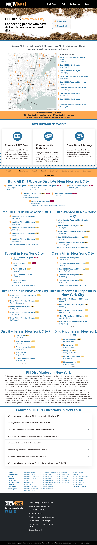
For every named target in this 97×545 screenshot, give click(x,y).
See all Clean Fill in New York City (73, 285)
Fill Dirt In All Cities (46, 489)
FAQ (63, 4)
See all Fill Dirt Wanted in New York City (72, 248)
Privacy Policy (71, 543)
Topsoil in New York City (24, 253)
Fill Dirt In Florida (62, 476)
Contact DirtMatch (35, 530)
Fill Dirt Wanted (23, 171)
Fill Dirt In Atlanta (29, 491)
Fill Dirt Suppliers (48, 175)
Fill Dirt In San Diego (30, 487)
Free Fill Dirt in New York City (24, 212)
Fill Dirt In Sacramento (31, 489)
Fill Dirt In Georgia (62, 478)
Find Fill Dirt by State (36, 513)
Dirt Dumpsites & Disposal (70, 171)
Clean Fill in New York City (73, 253)
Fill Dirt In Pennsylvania (80, 476)
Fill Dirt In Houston (30, 474)
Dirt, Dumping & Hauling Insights (41, 503)
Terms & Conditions (84, 543)
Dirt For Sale (54, 171)
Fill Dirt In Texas (62, 472)
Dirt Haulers (87, 171)
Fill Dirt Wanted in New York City (73, 214)
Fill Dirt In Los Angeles (31, 476)
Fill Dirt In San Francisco (48, 472)
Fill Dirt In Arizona (78, 478)
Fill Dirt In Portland (46, 480)
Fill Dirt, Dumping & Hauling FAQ (40, 521)
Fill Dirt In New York (79, 482)
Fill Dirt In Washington (64, 480)
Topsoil (34, 171)
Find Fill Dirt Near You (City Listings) (41, 517)
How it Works (52, 4)
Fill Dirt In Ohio (78, 484)
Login (87, 4)
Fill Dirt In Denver (46, 474)
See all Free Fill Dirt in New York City (24, 244)
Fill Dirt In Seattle (45, 478)
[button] (48, 416)
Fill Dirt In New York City (48, 482)
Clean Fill (43, 171)
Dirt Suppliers (12, 489)
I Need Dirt (62, 26)
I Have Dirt (62, 21)
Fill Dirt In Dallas (29, 472)
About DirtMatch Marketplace (39, 506)
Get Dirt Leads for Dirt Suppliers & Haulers (41, 525)
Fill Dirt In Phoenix (46, 484)
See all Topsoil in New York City (24, 285)
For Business (75, 4)
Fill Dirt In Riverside (46, 487)
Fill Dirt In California (63, 474)
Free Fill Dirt (10, 171)
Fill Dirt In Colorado (63, 482)
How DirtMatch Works (37, 510)
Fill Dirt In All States (79, 487)
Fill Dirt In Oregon (78, 480)
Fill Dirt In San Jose (46, 476)
